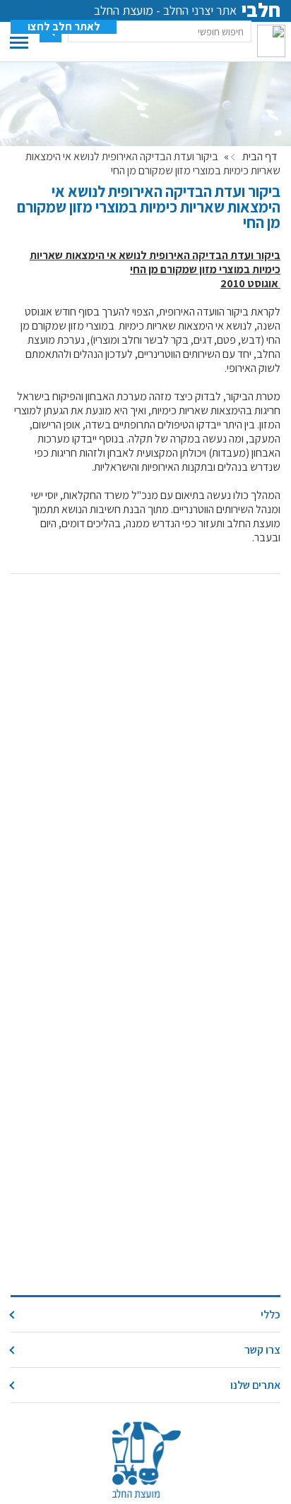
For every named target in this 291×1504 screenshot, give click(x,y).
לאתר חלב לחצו (64, 27)
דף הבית (259, 156)
